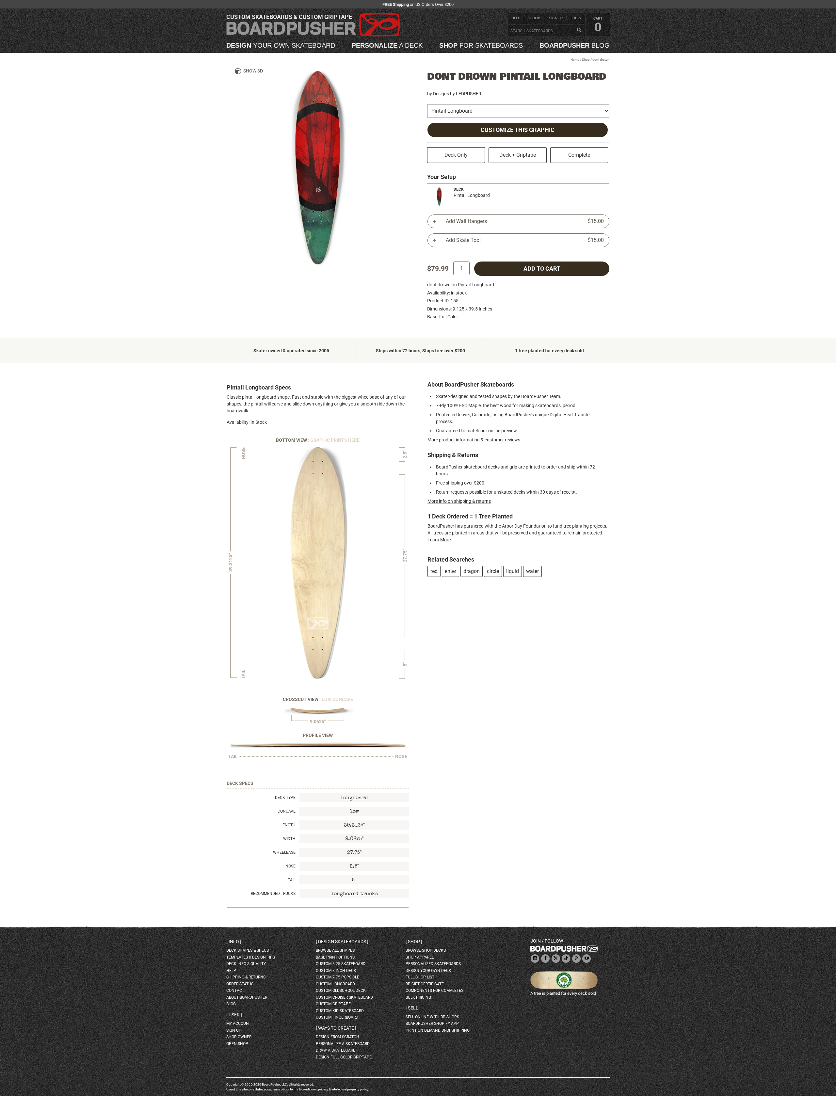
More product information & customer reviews (473, 439)
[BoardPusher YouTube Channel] (586, 958)
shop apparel (420, 957)
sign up (556, 18)
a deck (387, 45)
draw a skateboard (336, 1050)
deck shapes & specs (247, 950)
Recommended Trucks (273, 893)
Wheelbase (284, 852)
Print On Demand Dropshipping (438, 1030)
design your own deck (428, 970)
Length (288, 825)
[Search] (579, 30)
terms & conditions (303, 1089)
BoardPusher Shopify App (432, 1023)
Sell (413, 1007)
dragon (471, 571)
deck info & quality (246, 963)
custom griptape (333, 1004)
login (576, 18)
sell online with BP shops (432, 1017)
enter (450, 571)
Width (289, 838)
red (434, 571)
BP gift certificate (425, 984)
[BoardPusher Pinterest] (576, 958)
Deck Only (456, 155)
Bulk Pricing (418, 997)
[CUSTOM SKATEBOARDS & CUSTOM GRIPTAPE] (313, 35)
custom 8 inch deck (336, 970)
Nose (290, 866)
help (515, 18)
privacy (323, 1089)
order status (239, 984)
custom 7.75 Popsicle (337, 977)
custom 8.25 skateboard (340, 963)
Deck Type (285, 797)
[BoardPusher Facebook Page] (545, 958)
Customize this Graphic (518, 130)
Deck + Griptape (517, 155)
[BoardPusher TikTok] (566, 958)
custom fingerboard (337, 1017)
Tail (292, 880)
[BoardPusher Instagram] (535, 958)
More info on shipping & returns (459, 501)
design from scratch (337, 1037)
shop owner (238, 1037)
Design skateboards (342, 941)
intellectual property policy (349, 1089)
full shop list (420, 977)
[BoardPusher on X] (556, 958)
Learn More (439, 539)
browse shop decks (426, 950)
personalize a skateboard (343, 1043)
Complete (579, 155)
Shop (586, 59)
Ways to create (336, 1028)
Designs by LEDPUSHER (457, 93)
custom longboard (335, 984)
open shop (237, 1043)
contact (235, 990)
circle (493, 571)
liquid (512, 571)
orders (534, 18)
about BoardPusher (246, 997)
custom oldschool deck (341, 990)
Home (575, 59)
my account (238, 1023)
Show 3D (253, 70)
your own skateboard (280, 45)
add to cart (541, 268)
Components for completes (434, 990)
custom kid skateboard (340, 1011)
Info (234, 941)
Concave (287, 811)
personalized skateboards (433, 963)
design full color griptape (344, 1057)
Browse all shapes (335, 950)
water (532, 571)
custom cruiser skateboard (344, 997)
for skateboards (481, 45)
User (234, 1014)
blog (574, 45)
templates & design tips (250, 957)
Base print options (335, 957)
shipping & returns (245, 977)
